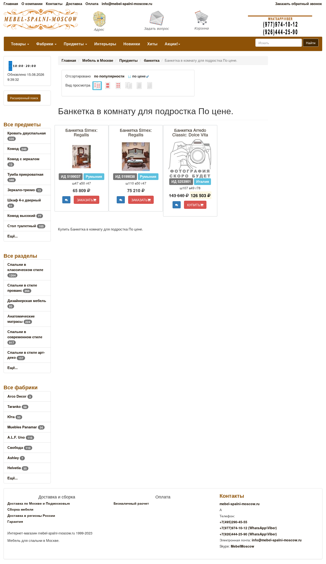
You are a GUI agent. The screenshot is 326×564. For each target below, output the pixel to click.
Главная (11, 3)
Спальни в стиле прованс (22, 288)
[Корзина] (217, 20)
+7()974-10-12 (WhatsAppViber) (248, 527)
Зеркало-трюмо (24, 189)
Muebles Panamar (25, 427)
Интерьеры (105, 43)
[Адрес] (108, 21)
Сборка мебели (20, 509)
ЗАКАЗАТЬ (85, 199)
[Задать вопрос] (163, 21)
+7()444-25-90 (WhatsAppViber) (248, 534)
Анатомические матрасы (21, 319)
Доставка (74, 3)
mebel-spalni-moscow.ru (240, 503)
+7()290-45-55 (233, 521)
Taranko (17, 406)
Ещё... (12, 236)
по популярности (109, 76)
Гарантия (15, 521)
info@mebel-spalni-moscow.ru (127, 3)
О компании (31, 3)
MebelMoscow (242, 546)
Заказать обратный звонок (298, 3)
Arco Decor (19, 396)
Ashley (15, 457)
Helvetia (17, 467)
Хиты (152, 43)
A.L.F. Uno (19, 437)
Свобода (19, 447)
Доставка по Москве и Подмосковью (38, 503)
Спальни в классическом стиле (25, 269)
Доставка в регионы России (31, 515)
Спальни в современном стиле (24, 337)
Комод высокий (24, 215)
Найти (310, 42)
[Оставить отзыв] (66, 199)
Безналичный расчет (131, 503)
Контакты (54, 3)
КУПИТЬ (193, 204)
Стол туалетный (25, 225)
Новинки (131, 43)
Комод (16, 148)
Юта (14, 416)
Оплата (91, 3)
